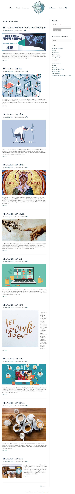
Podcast (54, 65)
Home (12, 8)
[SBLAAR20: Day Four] (24, 374)
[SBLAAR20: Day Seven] (24, 230)
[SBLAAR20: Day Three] (24, 424)
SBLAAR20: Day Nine (13, 114)
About (18, 8)
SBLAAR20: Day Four (13, 358)
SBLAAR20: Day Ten (12, 68)
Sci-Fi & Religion (56, 73)
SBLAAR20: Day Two (13, 458)
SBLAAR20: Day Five (13, 304)
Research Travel (56, 71)
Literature (54, 61)
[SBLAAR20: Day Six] (24, 275)
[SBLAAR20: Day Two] (12, 470)
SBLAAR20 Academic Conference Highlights (24, 27)
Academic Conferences (57, 48)
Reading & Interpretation (58, 69)
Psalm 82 (54, 67)
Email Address (57, 25)
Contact (61, 8)
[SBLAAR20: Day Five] (20, 328)
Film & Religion (55, 54)
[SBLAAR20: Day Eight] (24, 182)
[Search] (65, 8)
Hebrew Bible (55, 59)
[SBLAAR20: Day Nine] (24, 133)
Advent (54, 50)
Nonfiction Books (56, 63)
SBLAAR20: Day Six (12, 258)
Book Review (55, 52)
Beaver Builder (47, 492)
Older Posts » (43, 486)
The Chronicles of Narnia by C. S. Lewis (61, 75)
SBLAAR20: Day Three (13, 402)
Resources (26, 8)
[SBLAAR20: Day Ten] (24, 85)
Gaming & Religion (56, 57)
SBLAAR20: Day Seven (13, 213)
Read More (4, 60)
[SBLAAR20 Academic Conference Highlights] (24, 42)
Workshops (52, 8)
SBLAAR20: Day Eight (13, 164)
